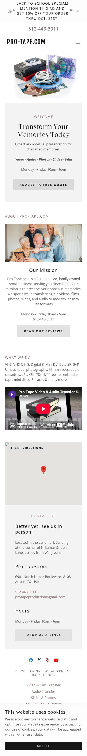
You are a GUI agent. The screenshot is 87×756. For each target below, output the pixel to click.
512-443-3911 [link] (43, 28)
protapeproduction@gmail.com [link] (40, 597)
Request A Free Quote (44, 185)
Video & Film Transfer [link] (43, 685)
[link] (26, 43)
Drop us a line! (44, 635)
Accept (43, 746)
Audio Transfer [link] (43, 691)
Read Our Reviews (43, 331)
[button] (77, 42)
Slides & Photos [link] (43, 697)
